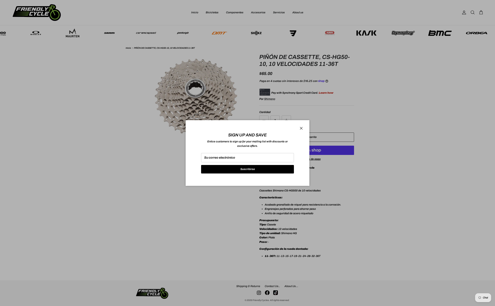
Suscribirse (247, 169)
